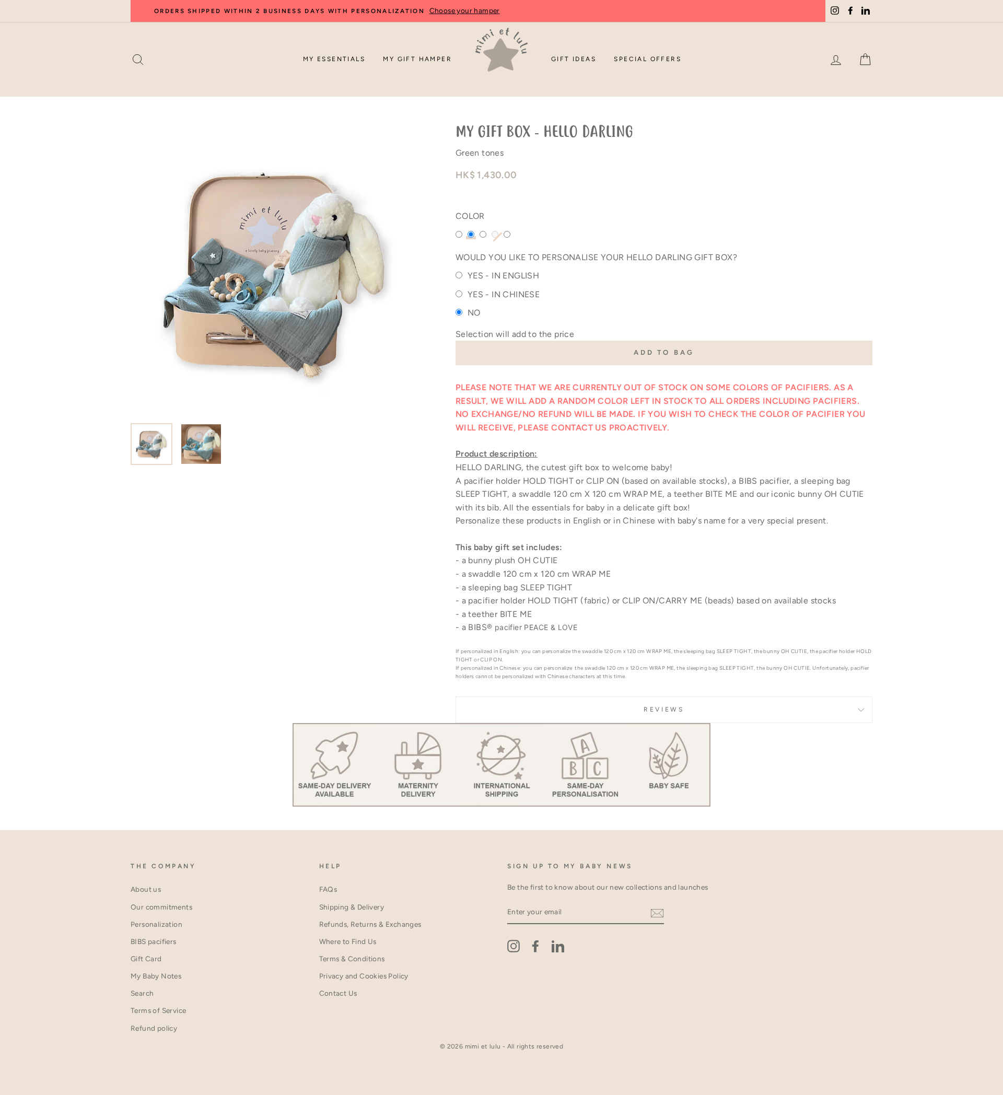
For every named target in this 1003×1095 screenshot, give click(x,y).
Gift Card (146, 958)
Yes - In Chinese (504, 294)
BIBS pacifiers (154, 941)
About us (146, 889)
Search (142, 993)
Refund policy (154, 1028)
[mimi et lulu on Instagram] (513, 946)
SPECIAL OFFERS (647, 59)
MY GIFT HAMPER (417, 59)
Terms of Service (158, 1010)
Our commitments (161, 907)
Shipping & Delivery (351, 907)
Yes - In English (503, 276)
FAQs (328, 889)
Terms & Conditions (352, 958)
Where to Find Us (348, 941)
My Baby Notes (156, 976)
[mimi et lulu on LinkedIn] (558, 946)
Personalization (156, 924)
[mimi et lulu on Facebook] (535, 946)
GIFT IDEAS (573, 59)
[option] (522, 11)
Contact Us (338, 993)
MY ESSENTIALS (334, 59)
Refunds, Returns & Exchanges (370, 924)
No (474, 313)
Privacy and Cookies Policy (364, 976)
